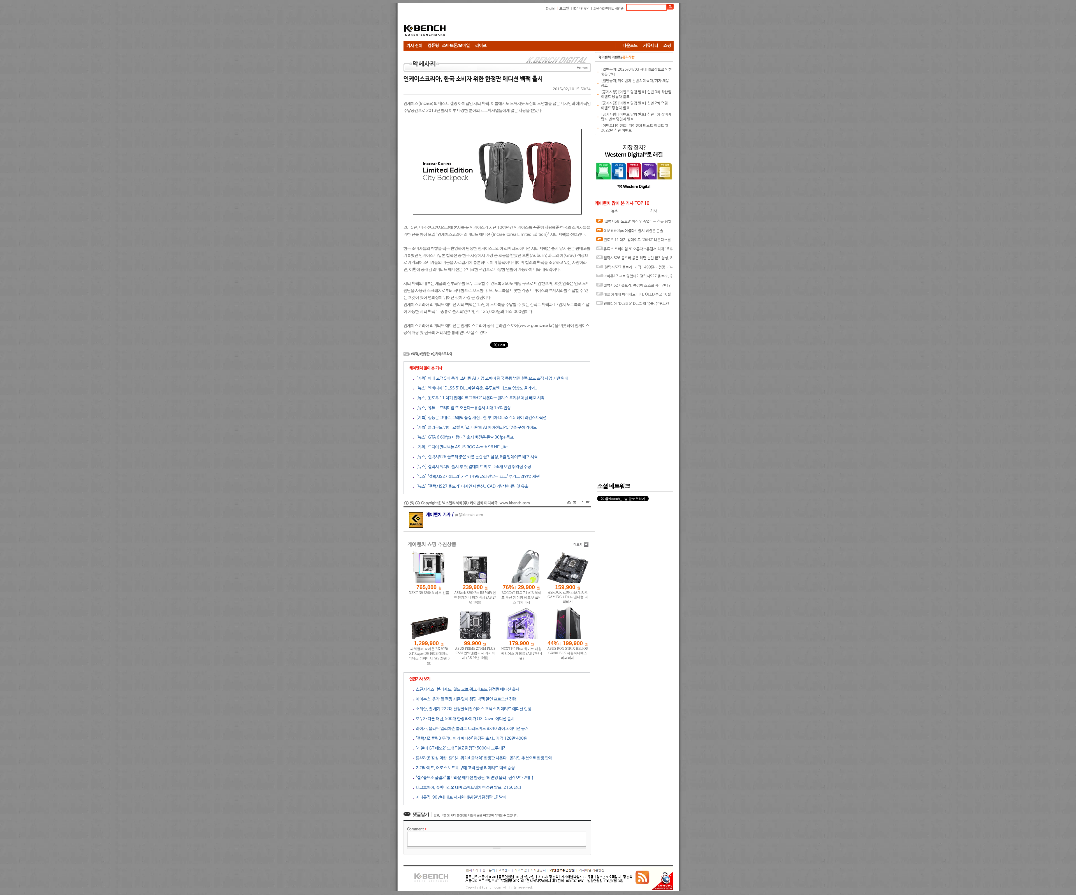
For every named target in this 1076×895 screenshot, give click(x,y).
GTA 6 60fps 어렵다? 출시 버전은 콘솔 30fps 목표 (629, 232)
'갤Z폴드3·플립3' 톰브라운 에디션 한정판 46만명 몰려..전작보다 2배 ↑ (474, 777)
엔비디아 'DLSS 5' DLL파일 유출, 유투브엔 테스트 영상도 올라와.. (632, 305)
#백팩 (414, 354)
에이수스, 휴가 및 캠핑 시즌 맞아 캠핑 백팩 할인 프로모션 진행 (465, 699)
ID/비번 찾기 (581, 8)
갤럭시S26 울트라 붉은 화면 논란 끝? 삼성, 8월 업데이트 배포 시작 (634, 259)
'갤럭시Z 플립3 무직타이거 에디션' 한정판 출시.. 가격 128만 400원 (470, 738)
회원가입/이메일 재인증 (608, 8)
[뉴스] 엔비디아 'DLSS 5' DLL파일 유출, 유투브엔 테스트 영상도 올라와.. (475, 388)
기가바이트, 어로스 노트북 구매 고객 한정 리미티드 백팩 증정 (464, 767)
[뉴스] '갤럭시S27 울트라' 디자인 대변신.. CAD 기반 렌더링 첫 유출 (471, 486)
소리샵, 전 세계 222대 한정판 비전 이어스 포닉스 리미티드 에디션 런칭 (472, 709)
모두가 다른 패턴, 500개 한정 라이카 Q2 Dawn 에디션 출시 (464, 718)
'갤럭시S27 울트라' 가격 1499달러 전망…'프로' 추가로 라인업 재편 (634, 268)
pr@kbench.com (469, 515)
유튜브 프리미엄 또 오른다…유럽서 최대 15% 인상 (634, 250)
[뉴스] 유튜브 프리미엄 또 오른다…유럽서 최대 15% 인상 (462, 407)
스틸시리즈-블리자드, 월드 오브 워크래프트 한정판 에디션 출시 (466, 689)
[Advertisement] (572, 26)
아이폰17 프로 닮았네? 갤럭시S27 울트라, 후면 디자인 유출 (634, 277)
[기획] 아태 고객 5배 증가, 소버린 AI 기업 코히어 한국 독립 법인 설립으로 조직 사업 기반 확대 (491, 378)
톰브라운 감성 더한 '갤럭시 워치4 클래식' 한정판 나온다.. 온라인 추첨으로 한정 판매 (483, 758)
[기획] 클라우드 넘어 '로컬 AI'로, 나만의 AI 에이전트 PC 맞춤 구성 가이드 (475, 427)
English (551, 8)
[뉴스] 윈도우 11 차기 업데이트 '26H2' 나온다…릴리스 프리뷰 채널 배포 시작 (479, 398)
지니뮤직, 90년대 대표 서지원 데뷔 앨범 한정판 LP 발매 (460, 797)
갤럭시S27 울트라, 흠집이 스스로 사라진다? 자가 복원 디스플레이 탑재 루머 (633, 286)
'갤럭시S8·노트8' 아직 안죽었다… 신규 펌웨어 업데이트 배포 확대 (633, 223)
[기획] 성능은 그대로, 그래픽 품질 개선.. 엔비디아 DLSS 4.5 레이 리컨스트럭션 (480, 417)
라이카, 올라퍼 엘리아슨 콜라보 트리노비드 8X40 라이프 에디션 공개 (471, 728)
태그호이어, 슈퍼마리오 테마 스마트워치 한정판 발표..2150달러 (467, 787)
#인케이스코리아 (441, 354)
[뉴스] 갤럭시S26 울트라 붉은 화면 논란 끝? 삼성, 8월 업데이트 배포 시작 (476, 457)
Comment (416, 829)
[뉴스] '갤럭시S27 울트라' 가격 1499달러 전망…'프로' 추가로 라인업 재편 (477, 476)
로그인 (564, 8)
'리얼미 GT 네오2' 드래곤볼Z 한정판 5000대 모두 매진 (460, 748)
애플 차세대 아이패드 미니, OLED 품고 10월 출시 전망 (633, 295)
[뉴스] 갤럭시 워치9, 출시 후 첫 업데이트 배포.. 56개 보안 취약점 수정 (472, 466)
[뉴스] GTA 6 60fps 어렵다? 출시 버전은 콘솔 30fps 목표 (464, 437)
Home (582, 68)
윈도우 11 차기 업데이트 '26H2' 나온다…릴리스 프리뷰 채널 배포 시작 (633, 241)
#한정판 (424, 354)
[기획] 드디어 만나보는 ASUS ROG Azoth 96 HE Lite (460, 447)
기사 (653, 211)
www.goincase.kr (536, 325)
